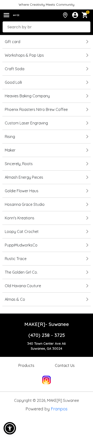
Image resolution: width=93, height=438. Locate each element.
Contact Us (65, 365)
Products (26, 365)
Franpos (59, 409)
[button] (10, 428)
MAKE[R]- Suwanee (46, 324)
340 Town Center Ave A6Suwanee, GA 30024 (46, 346)
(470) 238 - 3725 (46, 335)
